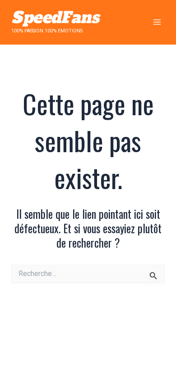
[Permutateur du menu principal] (157, 22)
